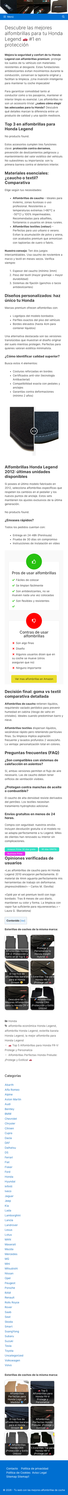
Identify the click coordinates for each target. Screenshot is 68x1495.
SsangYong (12, 1331)
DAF (7, 1142)
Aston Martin (13, 1099)
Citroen (9, 1128)
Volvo (8, 1365)
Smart (8, 1326)
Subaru (9, 1336)
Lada (8, 1210)
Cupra (8, 1133)
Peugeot (10, 1283)
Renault (9, 1297)
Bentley (9, 1109)
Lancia (9, 1220)
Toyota (9, 1350)
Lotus (8, 1234)
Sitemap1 (23, 1476)
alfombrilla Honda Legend (21, 1030)
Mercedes (11, 1254)
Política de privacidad (34, 1468)
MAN (8, 1239)
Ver (22, 920)
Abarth (9, 1084)
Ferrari (9, 1157)
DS (6, 1152)
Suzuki (9, 1341)
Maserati (10, 1244)
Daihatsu (10, 1147)
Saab (8, 1312)
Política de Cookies (18, 1472)
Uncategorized (14, 1355)
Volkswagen (12, 1360)
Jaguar (9, 1196)
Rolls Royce (12, 1302)
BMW (8, 1113)
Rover (8, 1307)
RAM (8, 1292)
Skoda (9, 1321)
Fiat (7, 1162)
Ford (7, 1171)
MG (7, 1258)
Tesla (8, 1345)
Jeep (8, 1200)
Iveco (8, 1191)
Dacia (8, 1138)
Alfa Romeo (12, 1089)
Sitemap (12, 1476)
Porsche (10, 1287)
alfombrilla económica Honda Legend (32, 1025)
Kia (7, 1205)
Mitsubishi (11, 1268)
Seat (8, 1316)
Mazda (9, 1249)
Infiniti (8, 1186)
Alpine (9, 1094)
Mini (7, 1263)
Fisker (8, 1167)
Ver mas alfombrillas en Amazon (34, 678)
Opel (8, 1278)
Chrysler (10, 1123)
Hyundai (10, 1181)
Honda (12, 1021)
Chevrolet (11, 1118)
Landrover (11, 1225)
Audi (8, 1104)
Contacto (12, 1468)
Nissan (9, 1273)
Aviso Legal (39, 1472)
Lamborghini (13, 1215)
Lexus (8, 1229)
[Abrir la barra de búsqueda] (63, 17)
